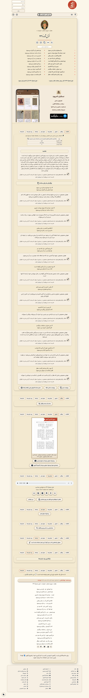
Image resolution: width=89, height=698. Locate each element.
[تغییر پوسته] (4, 694)
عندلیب (37, 487)
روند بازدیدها (29, 132)
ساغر (47, 673)
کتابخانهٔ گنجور (45, 675)
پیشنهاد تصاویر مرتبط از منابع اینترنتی (46, 461)
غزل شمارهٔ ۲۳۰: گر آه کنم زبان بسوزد (27, 81)
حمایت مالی (23, 675)
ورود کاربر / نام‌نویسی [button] (46, 15)
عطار (51, 31)
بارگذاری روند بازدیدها (44, 559)
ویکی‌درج (42, 143)
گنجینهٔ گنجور (46, 678)
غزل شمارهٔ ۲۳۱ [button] (50, 487)
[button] (75, 14)
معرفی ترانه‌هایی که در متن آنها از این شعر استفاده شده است (45, 542)
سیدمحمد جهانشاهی (65, 580)
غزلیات (39, 31)
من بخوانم (30, 499)
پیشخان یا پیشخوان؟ (44, 686)
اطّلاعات (67, 132)
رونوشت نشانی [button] (51, 388)
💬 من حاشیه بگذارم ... (30, 575)
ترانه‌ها (36, 132)
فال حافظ (74, 675)
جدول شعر (74, 673)
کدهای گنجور (46, 669)
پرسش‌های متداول (22, 671)
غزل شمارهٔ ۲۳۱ (44, 36)
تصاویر (56, 132)
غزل (42, 141)
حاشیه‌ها (22, 132)
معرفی (24, 669)
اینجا (41, 489)
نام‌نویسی (49, 656)
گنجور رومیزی (46, 671)
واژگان (61, 132)
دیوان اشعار (45, 31)
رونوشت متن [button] (65, 388)
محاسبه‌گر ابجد (45, 680)
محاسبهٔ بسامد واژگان (45, 404)
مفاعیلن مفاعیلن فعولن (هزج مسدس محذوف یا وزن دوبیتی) (43, 139)
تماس (24, 686)
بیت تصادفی (74, 671)
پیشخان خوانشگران (44, 684)
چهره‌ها (24, 673)
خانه (75, 669)
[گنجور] (72, 5)
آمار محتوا (24, 678)
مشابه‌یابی (74, 682)
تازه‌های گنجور (73, 684)
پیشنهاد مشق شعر (44, 514)
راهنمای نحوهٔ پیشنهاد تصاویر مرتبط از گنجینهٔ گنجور (46, 465)
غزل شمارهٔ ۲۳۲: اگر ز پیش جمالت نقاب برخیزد (61, 81)
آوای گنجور (46, 682)
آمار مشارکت (23, 680)
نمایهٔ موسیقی (73, 678)
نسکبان (47, 688)
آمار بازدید (24, 682)
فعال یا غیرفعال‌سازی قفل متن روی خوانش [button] (50, 499)
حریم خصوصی (23, 688)
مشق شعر (43, 132)
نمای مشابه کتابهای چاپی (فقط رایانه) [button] (32, 388)
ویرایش (39, 177)
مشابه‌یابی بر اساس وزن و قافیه (45, 528)
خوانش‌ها (50, 132)
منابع (25, 684)
